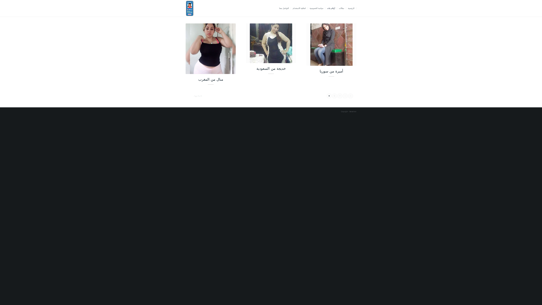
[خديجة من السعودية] (271, 43)
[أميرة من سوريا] (331, 44)
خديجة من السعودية (271, 68)
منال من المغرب (210, 79)
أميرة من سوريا (331, 71)
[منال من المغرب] (211, 48)
